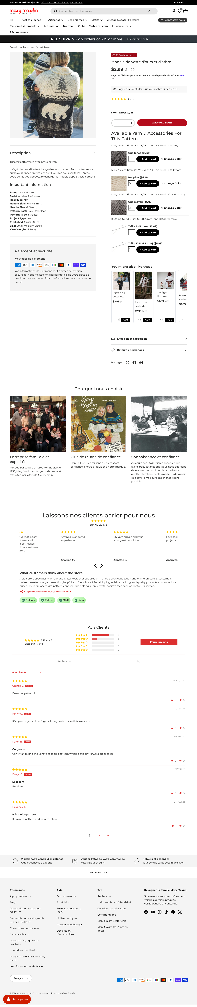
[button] (149, 11)
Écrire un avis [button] (159, 642)
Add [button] (125, 319)
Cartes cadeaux (98, 26)
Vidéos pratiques (67, 918)
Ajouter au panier (162, 122)
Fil (11, 19)
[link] (121, 281)
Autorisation (51, 26)
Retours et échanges (69, 924)
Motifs (95, 19)
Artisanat (54, 19)
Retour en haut (98, 872)
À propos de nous (20, 896)
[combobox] (104, 11)
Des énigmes (76, 19)
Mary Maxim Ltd (24, 993)
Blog (13, 902)
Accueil (13, 47)
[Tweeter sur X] (127, 362)
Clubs (81, 26)
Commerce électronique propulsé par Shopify (53, 993)
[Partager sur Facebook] (134, 362)
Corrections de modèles (24, 928)
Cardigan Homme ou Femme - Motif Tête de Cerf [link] (165, 294)
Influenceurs (120, 26)
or (171, 158)
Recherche (104, 896)
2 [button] (94, 835)
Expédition (63, 902)
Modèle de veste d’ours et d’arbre (35, 47)
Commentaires (106, 914)
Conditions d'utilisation (24, 950)
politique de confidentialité (114, 902)
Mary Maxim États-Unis (111, 920)
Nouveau (68, 26)
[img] (98, 521)
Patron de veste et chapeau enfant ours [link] (120, 295)
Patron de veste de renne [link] (141, 304)
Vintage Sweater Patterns (123, 19)
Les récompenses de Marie (26, 966)
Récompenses (19, 32)
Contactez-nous (66, 896)
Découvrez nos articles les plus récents (61, 2)
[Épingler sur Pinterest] (141, 362)
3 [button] (99, 835)
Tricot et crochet (30, 19)
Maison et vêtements (23, 26)
